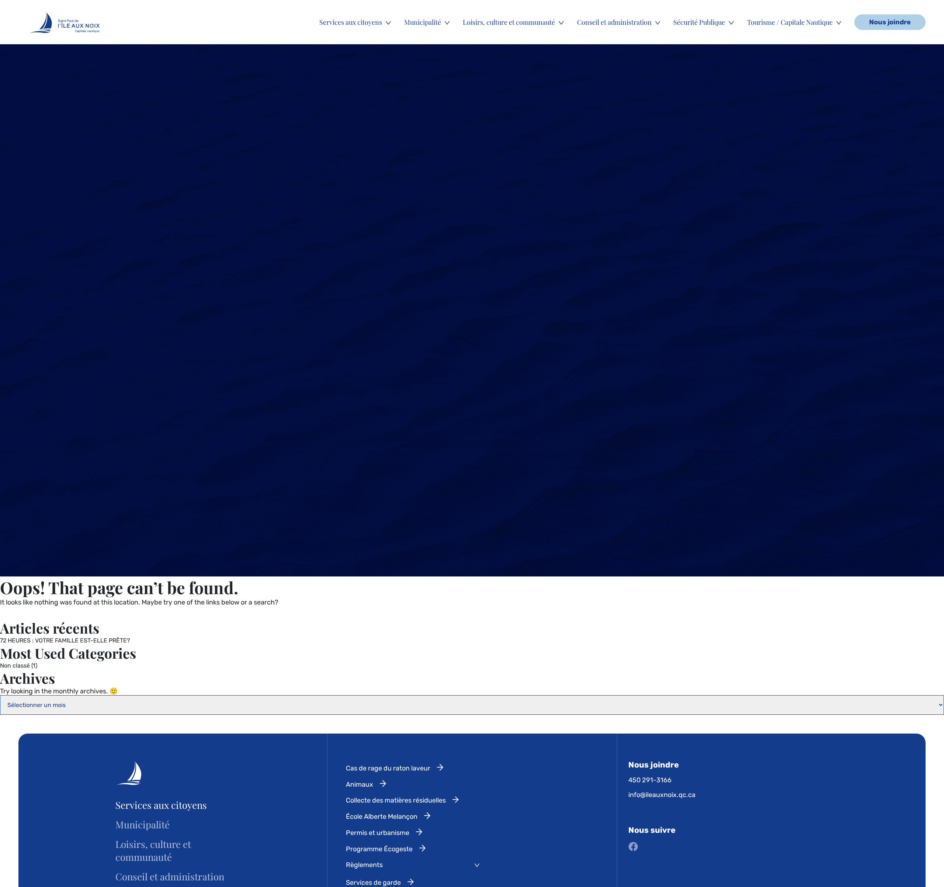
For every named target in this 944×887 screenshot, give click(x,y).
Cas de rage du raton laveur (388, 768)
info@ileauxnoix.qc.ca (661, 795)
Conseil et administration (614, 22)
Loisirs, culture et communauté (509, 22)
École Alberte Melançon (381, 816)
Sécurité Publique (699, 22)
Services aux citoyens (350, 22)
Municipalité (422, 22)
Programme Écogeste (379, 849)
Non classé (15, 665)
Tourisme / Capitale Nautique (790, 22)
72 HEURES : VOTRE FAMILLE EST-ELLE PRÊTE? (65, 640)
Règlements (364, 865)
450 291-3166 (649, 780)
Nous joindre (890, 22)
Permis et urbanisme (377, 833)
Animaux (359, 784)
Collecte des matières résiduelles (396, 800)
